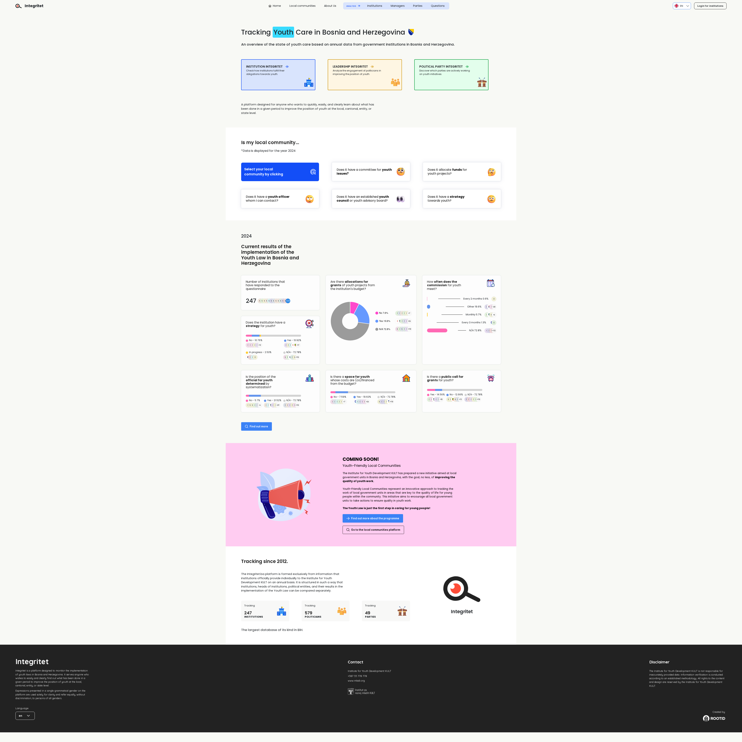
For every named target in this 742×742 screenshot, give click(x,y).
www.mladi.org (356, 680)
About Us (330, 6)
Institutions (374, 6)
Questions (438, 6)
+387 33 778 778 (357, 675)
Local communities (302, 6)
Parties (417, 6)
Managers (398, 6)
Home (277, 6)
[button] (688, 6)
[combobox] (679, 6)
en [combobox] (20, 715)
